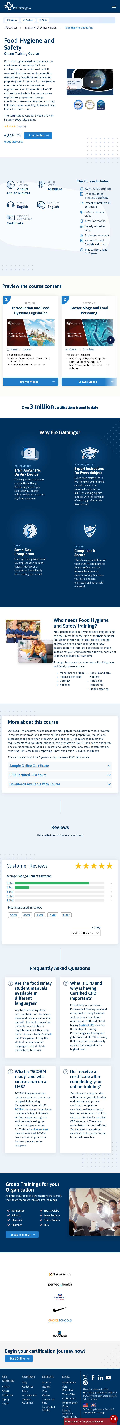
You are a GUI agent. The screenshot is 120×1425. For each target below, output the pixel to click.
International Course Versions (41, 27)
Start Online (36, 135)
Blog (24, 1382)
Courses (6, 1386)
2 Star (10, 896)
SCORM (19, 1109)
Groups (5, 1391)
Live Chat (114, 1418)
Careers (46, 1395)
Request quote (79, 1406)
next (110, 340)
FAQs (44, 20)
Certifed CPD (86, 1025)
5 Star (10, 883)
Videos (13, 20)
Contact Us (27, 1387)
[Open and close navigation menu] (114, 6)
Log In (5, 1403)
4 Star (10, 887)
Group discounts (13, 141)
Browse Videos (29, 381)
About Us (46, 1382)
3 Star (10, 891)
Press (45, 1391)
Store (25, 1391)
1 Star (10, 900)
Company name (74, 1380)
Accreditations (29, 1395)
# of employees (74, 1392)
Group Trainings (20, 1234)
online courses (39, 1129)
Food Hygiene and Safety (79, 27)
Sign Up (6, 1399)
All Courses (11, 27)
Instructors (7, 1395)
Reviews (29, 20)
